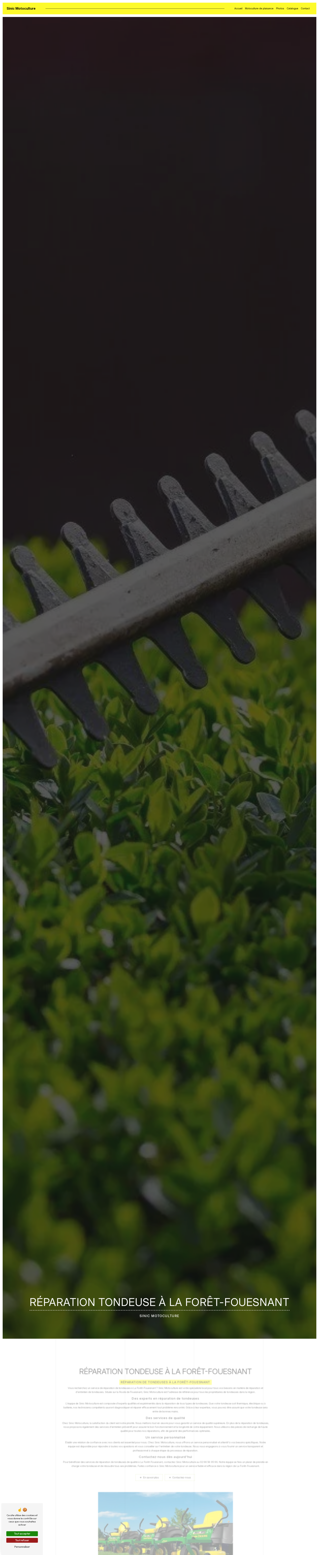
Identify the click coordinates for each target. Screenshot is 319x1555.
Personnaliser (22, 1546)
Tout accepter (22, 1533)
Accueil (238, 8)
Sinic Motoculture (21, 8)
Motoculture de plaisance (259, 8)
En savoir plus (151, 1477)
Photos (280, 8)
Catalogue (292, 8)
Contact (305, 8)
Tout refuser (22, 1540)
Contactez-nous (181, 1477)
